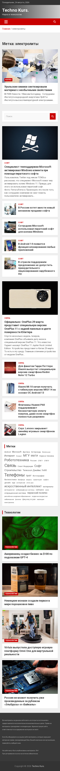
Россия (33, 461)
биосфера (21, 480)
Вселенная (46, 452)
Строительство (12, 470)
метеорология (9, 490)
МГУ (26, 455)
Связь (7, 318)
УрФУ (28, 475)
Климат (19, 456)
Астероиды (36, 452)
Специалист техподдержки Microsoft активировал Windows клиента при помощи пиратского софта (27, 170)
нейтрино (40, 490)
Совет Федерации (25, 466)
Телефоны (14, 474)
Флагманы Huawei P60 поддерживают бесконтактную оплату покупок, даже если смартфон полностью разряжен (36, 410)
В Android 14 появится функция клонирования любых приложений (36, 246)
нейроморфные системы (25, 490)
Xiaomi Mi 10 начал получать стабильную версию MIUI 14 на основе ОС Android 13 (37, 389)
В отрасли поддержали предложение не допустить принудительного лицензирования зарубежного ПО (36, 268)
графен (46, 480)
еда (13, 483)
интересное (20, 483)
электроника (9, 502)
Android (7, 452)
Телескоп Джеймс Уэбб (35, 470)
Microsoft (16, 452)
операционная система (15, 493)
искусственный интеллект (23, 486)
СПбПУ (46, 461)
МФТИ (34, 455)
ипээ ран (30, 483)
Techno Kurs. (15, 10)
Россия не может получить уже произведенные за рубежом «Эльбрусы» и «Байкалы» (24, 701)
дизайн (7, 483)
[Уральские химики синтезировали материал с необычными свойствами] (30, 66)
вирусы (29, 480)
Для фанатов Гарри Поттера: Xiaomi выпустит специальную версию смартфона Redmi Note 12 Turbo (37, 370)
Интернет (9, 455)
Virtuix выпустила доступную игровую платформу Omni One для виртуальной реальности (28, 651)
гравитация (37, 480)
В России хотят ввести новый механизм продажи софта (36, 209)
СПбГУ (40, 461)
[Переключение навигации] (6, 21)
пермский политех (37, 492)
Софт (7, 163)
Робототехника (16, 460)
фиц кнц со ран (29, 499)
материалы (48, 486)
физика (18, 499)
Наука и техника (46, 456)
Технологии (12, 512)
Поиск (53, 116)
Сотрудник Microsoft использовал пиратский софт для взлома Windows (36, 228)
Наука (8, 80)
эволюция (40, 499)
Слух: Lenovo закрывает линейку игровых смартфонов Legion (36, 431)
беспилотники (10, 480)
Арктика (26, 452)
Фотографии (38, 476)
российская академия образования (17, 496)
